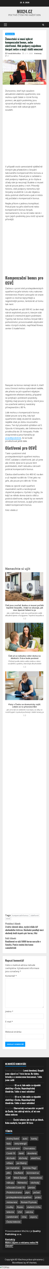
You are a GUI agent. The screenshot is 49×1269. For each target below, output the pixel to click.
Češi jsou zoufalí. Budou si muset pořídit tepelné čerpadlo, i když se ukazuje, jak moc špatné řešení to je (24, 607)
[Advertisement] (24, 138)
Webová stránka (13, 1031)
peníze (31, 1187)
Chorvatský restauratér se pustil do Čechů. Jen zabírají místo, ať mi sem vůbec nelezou (24, 1111)
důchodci (11, 1158)
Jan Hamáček (13, 1168)
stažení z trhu (34, 1207)
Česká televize (13, 1221)
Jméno (9, 1011)
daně (21, 1153)
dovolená (31, 1153)
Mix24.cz (24, 11)
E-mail (9, 1021)
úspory (33, 1216)
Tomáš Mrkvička (14, 53)
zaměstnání (12, 1216)
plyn (27, 1192)
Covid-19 (11, 1153)
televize (10, 1212)
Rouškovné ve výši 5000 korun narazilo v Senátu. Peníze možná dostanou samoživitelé (23, 943)
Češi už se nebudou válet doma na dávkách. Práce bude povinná (24, 657)
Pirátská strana (14, 1192)
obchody (35, 1182)
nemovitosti (36, 1177)
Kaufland (18, 1172)
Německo (22, 1182)
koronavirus (33, 1172)
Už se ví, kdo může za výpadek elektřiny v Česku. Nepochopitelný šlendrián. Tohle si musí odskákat (23, 1088)
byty (9, 1143)
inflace (10, 1163)
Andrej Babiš (13, 1138)
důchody (23, 1158)
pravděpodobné (13, 437)
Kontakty (10, 1239)
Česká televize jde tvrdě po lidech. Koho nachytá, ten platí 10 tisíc (24, 1121)
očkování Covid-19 (15, 1187)
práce (38, 1197)
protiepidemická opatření (19, 1197)
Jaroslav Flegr (29, 1168)
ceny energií (20, 1143)
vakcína (29, 1212)
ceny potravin (13, 1148)
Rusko (20, 1207)
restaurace (12, 1202)
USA (20, 1212)
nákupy (10, 1182)
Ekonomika (10, 34)
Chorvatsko (29, 1148)
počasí (36, 1192)
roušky (10, 1207)
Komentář (11, 975)
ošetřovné (35, 915)
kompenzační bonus (20, 915)
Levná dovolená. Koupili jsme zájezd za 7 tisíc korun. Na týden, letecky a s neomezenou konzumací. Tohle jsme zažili (24, 1075)
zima (24, 1216)
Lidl (8, 1177)
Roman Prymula (28, 1202)
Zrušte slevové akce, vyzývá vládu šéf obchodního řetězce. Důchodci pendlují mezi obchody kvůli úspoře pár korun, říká (24, 928)
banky (34, 1138)
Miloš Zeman (20, 1177)
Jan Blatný (22, 1163)
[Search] (43, 24)
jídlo (9, 1172)
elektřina (35, 1158)
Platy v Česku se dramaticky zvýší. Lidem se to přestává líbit (24, 705)
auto (25, 1138)
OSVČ (8, 918)
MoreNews (17, 1262)
